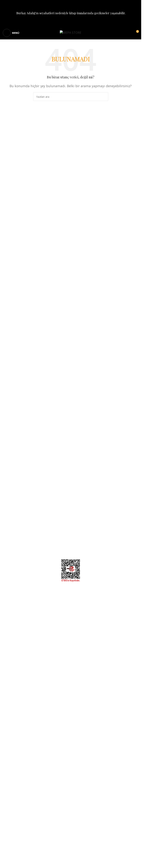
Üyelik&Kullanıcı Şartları (121, 512)
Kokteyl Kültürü (14, 503)
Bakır (6, 508)
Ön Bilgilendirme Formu (121, 491)
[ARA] (104, 96)
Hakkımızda (11, 495)
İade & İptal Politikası (123, 508)
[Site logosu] (70, 32)
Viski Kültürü (12, 499)
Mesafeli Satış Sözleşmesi (120, 495)
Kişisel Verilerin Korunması (119, 503)
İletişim (133, 516)
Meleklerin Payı (13, 512)
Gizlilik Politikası (127, 499)
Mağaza (8, 491)
